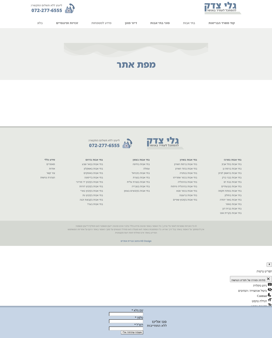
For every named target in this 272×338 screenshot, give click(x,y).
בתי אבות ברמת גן (232, 168)
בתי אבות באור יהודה (230, 199)
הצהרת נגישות (47, 177)
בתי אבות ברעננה (188, 195)
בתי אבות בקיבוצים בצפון (137, 190)
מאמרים (50, 164)
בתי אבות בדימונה (93, 177)
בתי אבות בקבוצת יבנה (91, 199)
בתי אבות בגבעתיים (231, 186)
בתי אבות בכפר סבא (186, 190)
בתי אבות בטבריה (141, 186)
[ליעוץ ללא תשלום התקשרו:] (70, 8)
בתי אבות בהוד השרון (186, 168)
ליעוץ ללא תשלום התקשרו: (46, 5)
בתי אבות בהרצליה (187, 182)
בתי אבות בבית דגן (231, 208)
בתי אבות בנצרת (141, 177)
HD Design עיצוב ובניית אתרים (136, 241)
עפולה (146, 168)
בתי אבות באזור (233, 204)
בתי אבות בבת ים (232, 182)
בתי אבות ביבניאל (141, 173)
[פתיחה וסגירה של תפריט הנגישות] (269, 265)
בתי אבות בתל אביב (231, 164)
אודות (52, 168)
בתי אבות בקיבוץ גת (93, 195)
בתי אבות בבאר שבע (92, 164)
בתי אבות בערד (95, 204)
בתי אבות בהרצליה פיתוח (184, 186)
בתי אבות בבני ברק (231, 177)
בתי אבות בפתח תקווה (229, 190)
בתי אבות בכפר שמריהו (185, 177)
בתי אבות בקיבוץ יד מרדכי (89, 182)
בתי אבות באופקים (93, 173)
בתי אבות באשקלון (93, 168)
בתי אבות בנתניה (188, 173)
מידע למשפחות (101, 23)
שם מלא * (137, 310)
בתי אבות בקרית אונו (230, 213)
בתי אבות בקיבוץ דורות (91, 186)
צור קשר (50, 173)
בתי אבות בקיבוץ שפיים (185, 199)
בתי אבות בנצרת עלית (138, 182)
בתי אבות (189, 23)
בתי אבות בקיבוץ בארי (91, 190)
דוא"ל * (138, 324)
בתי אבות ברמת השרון (185, 164)
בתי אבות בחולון (233, 195)
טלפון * (139, 317)
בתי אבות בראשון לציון (229, 173)
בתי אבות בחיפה (141, 164)
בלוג (40, 23)
